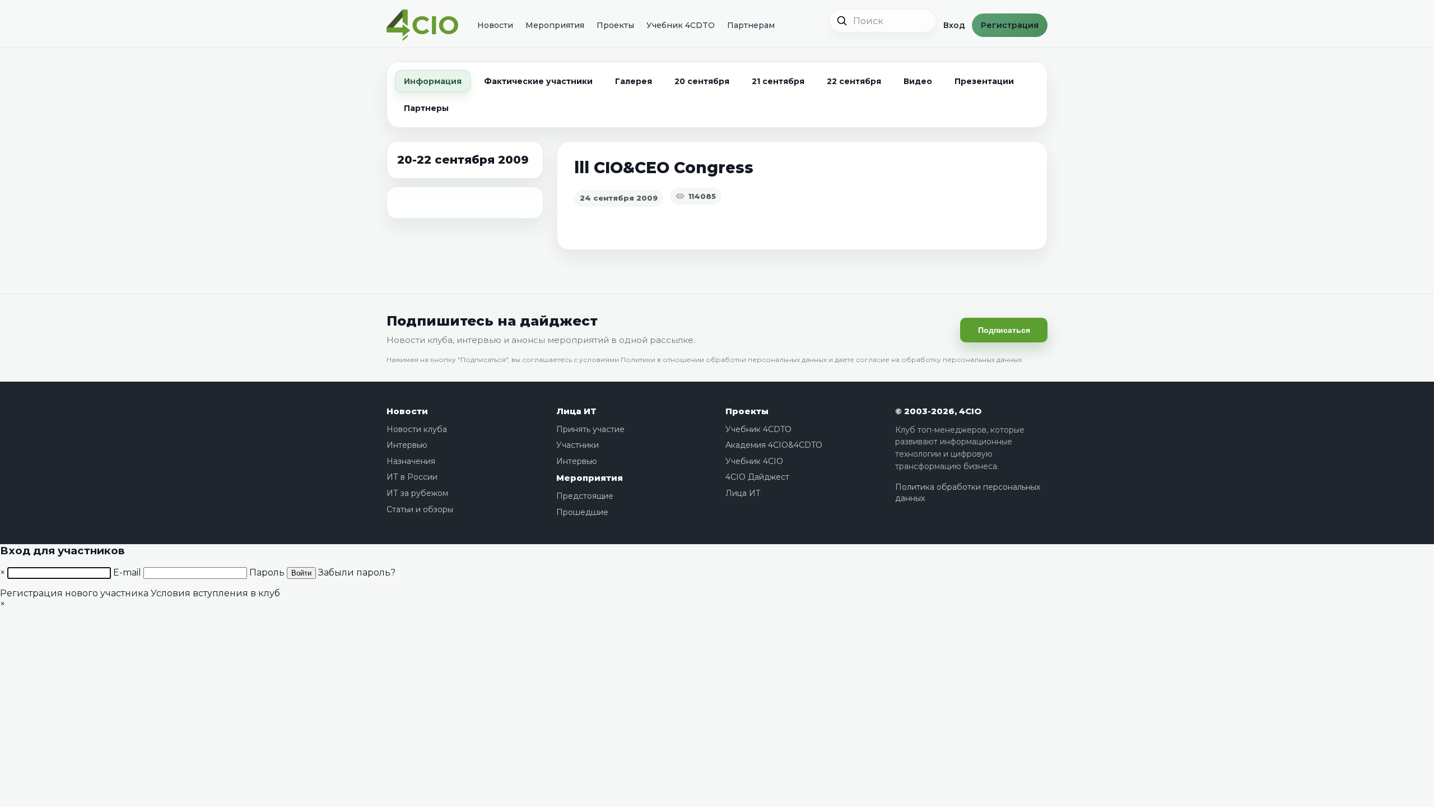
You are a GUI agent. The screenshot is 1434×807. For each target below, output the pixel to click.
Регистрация (1010, 25)
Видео (918, 81)
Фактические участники (538, 81)
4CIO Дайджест (757, 477)
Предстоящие (584, 496)
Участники (577, 445)
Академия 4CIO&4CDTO (773, 445)
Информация (433, 81)
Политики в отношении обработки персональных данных (724, 359)
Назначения (411, 461)
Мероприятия (554, 25)
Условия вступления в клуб (215, 593)
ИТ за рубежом (417, 493)
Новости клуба (417, 429)
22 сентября (854, 81)
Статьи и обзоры (420, 509)
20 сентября (701, 81)
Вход (954, 25)
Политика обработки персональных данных (967, 492)
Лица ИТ (576, 411)
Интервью (407, 445)
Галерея (633, 81)
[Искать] (842, 20)
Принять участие (590, 429)
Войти (301, 573)
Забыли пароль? (356, 572)
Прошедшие (582, 512)
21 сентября (778, 81)
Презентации (984, 81)
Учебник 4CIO (754, 461)
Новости (495, 25)
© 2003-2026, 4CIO (938, 411)
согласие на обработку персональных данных (939, 359)
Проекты (615, 25)
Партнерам (751, 25)
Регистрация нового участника (74, 593)
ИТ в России (412, 477)
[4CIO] (422, 25)
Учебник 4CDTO (680, 25)
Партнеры (426, 108)
